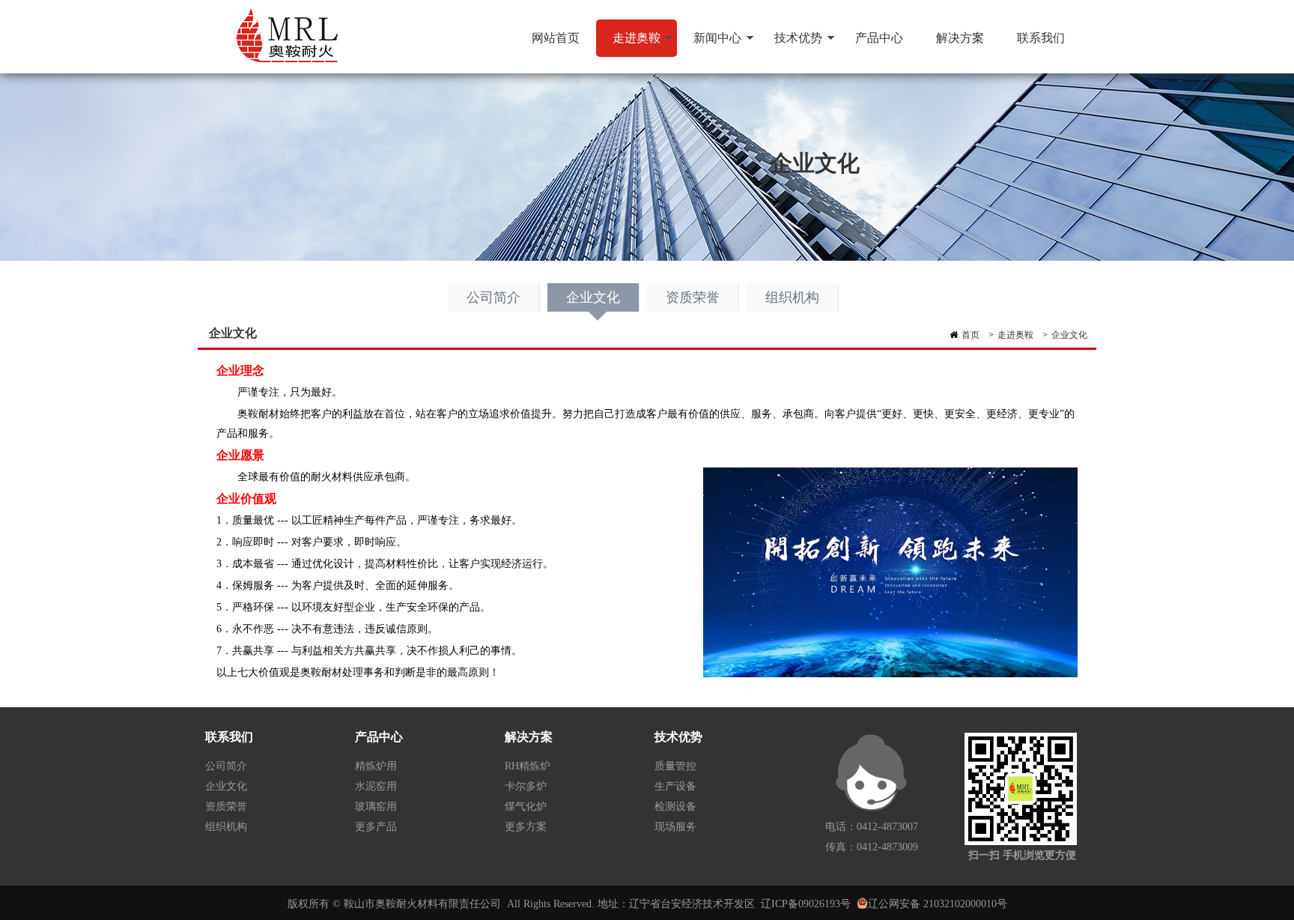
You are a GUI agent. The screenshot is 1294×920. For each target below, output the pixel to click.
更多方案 (526, 826)
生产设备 (675, 786)
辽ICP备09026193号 (806, 904)
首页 (970, 335)
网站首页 (556, 37)
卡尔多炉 (526, 786)
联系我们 (1041, 37)
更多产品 (376, 826)
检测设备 (675, 806)
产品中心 (879, 37)
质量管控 (675, 766)
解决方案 (960, 37)
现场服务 (675, 826)
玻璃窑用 (376, 806)
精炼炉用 (376, 766)
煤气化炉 (526, 806)
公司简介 (493, 297)
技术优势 (790, 44)
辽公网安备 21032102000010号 (937, 904)
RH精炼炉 (527, 766)
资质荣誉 (693, 297)
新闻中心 (709, 44)
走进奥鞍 (628, 44)
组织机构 (792, 297)
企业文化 (593, 297)
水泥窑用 (376, 786)
